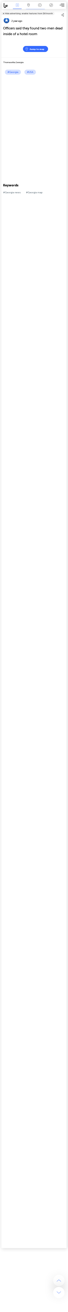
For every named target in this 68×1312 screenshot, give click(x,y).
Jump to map (36, 49)
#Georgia (12, 72)
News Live (17, 7)
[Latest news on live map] (7, 5)
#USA (30, 72)
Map (28, 7)
